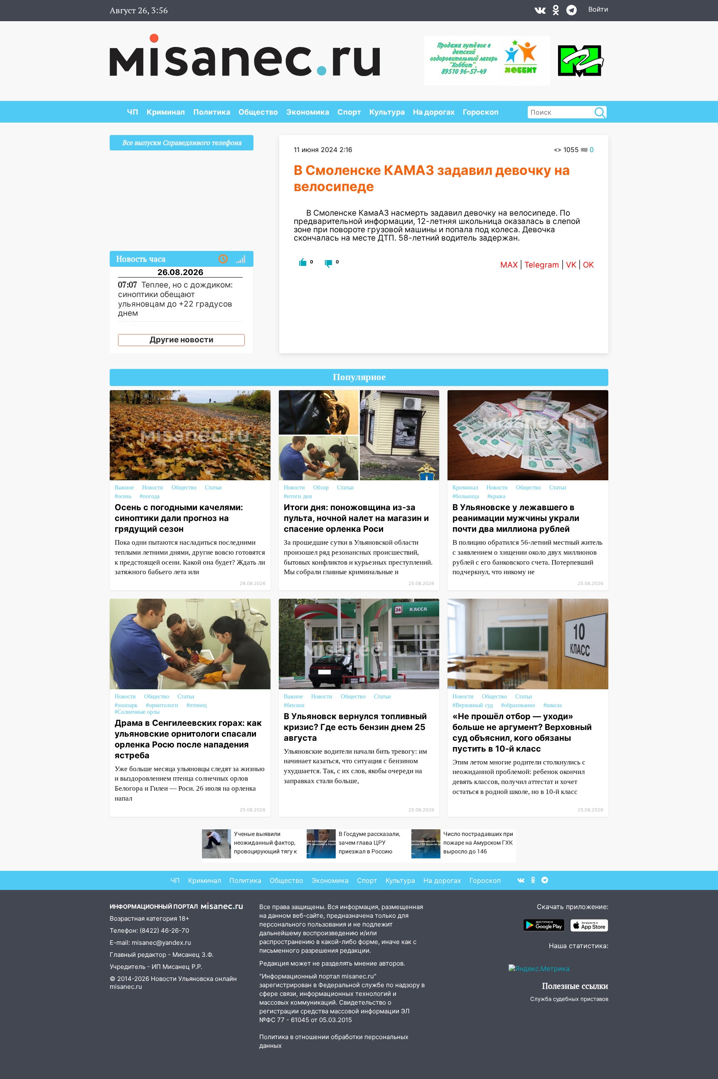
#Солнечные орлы (137, 712)
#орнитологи (162, 705)
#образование (518, 705)
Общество (258, 112)
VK (571, 265)
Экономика (307, 112)
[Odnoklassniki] (556, 12)
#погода (150, 496)
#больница (465, 496)
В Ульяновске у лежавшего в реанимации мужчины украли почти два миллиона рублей (515, 518)
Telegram (541, 265)
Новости (152, 487)
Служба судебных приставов (569, 998)
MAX (509, 265)
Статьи (213, 487)
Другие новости (182, 339)
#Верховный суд (472, 705)
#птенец (197, 705)
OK (588, 265)
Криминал (166, 112)
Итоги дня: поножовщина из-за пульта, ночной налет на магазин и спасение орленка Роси (356, 518)
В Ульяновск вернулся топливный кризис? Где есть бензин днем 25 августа (355, 727)
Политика (211, 112)
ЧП (132, 112)
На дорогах (434, 112)
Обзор (321, 487)
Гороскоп (481, 112)
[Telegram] (571, 12)
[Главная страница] (245, 50)
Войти (598, 9)
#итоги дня (298, 496)
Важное (124, 487)
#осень (123, 496)
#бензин (294, 705)
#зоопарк (126, 705)
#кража (496, 496)
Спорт (349, 112)
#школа (552, 705)
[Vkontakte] (540, 12)
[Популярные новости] (240, 259)
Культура (387, 112)
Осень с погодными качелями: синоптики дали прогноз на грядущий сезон (179, 518)
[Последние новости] (223, 259)
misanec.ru (126, 987)
